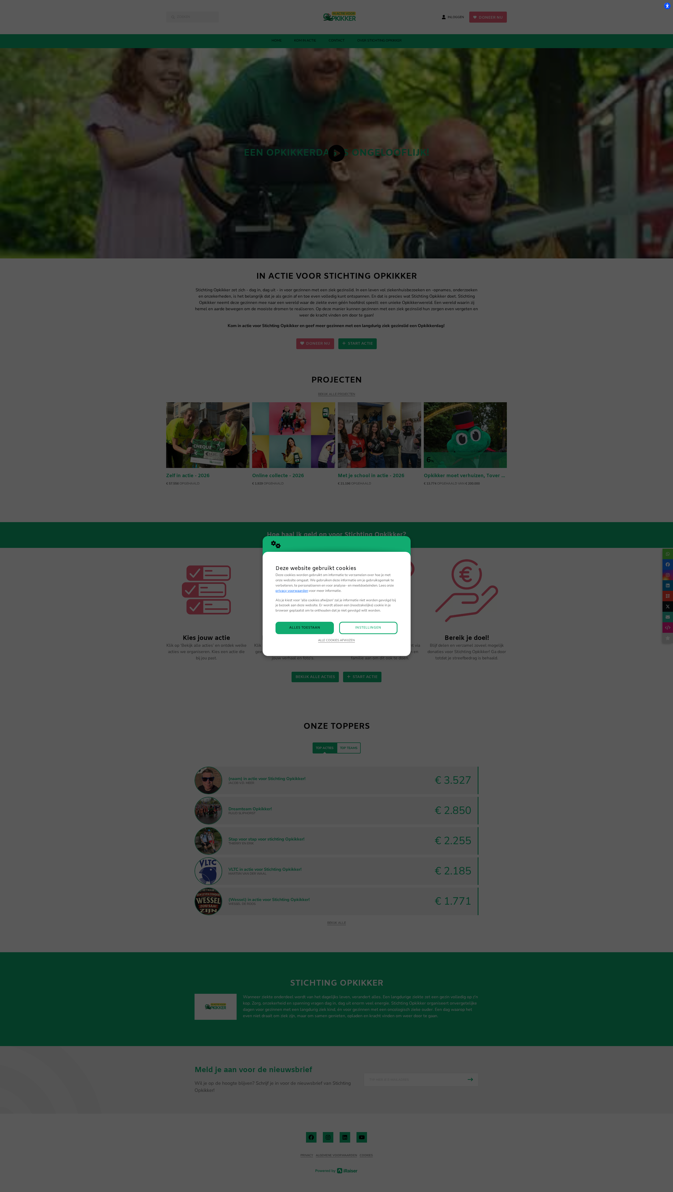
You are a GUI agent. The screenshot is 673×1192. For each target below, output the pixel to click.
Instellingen (368, 627)
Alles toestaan (304, 627)
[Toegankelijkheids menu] (667, 6)
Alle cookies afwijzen (336, 640)
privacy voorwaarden (292, 590)
